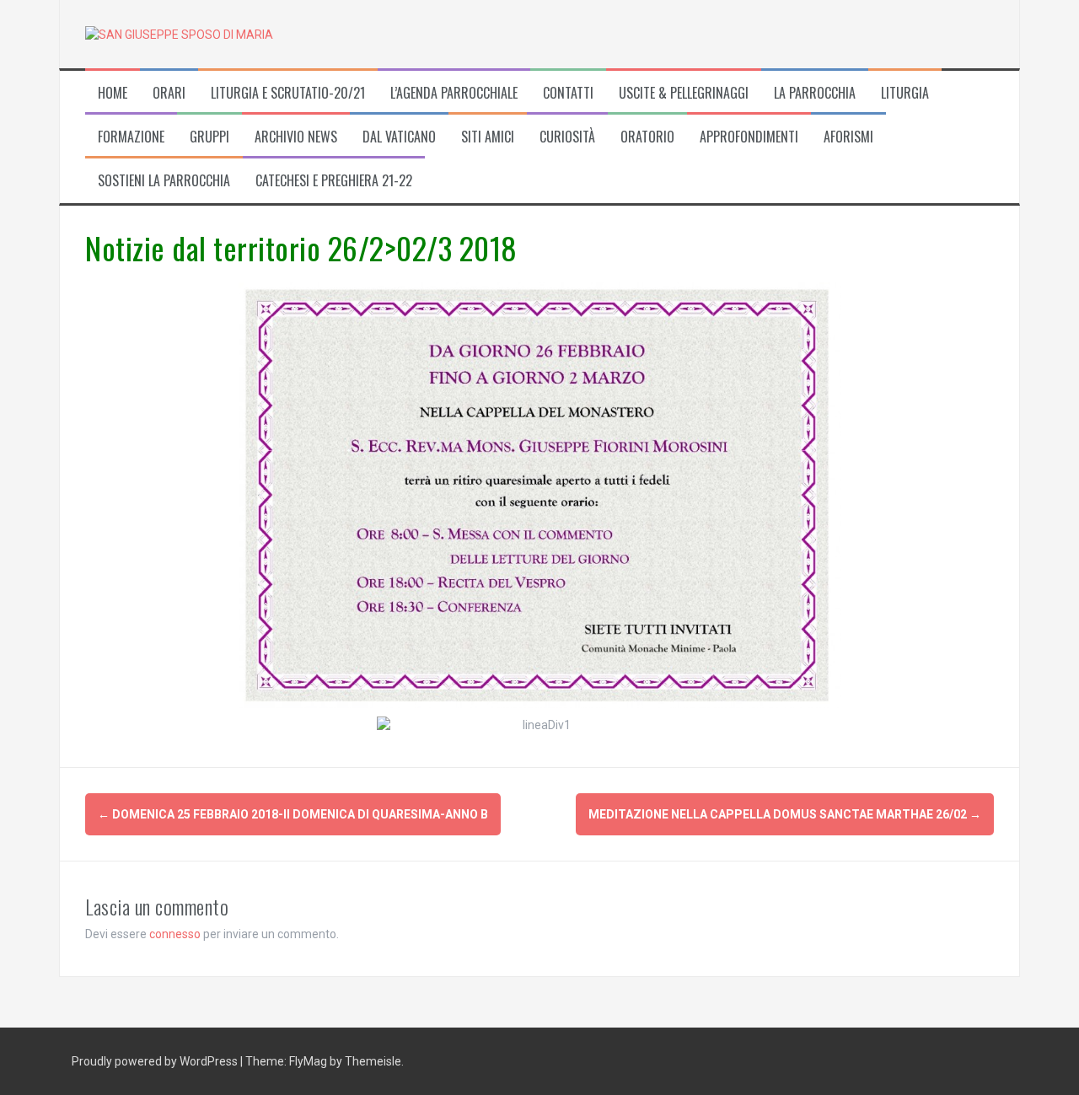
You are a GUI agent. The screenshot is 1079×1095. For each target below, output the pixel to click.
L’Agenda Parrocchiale (454, 93)
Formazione (131, 137)
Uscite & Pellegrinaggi (684, 93)
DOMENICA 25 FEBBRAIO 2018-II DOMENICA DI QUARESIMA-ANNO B (293, 814)
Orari (169, 93)
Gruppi (209, 137)
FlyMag (308, 1061)
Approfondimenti (749, 137)
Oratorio (647, 137)
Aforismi (848, 137)
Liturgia (905, 93)
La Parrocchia (815, 93)
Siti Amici (487, 137)
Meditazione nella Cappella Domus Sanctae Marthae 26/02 (784, 814)
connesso (175, 934)
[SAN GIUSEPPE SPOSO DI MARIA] (179, 33)
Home (112, 93)
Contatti (568, 93)
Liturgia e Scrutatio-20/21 (288, 93)
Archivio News (296, 137)
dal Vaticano (399, 137)
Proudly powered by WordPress (156, 1061)
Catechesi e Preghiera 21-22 (333, 181)
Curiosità (567, 137)
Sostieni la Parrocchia (164, 181)
